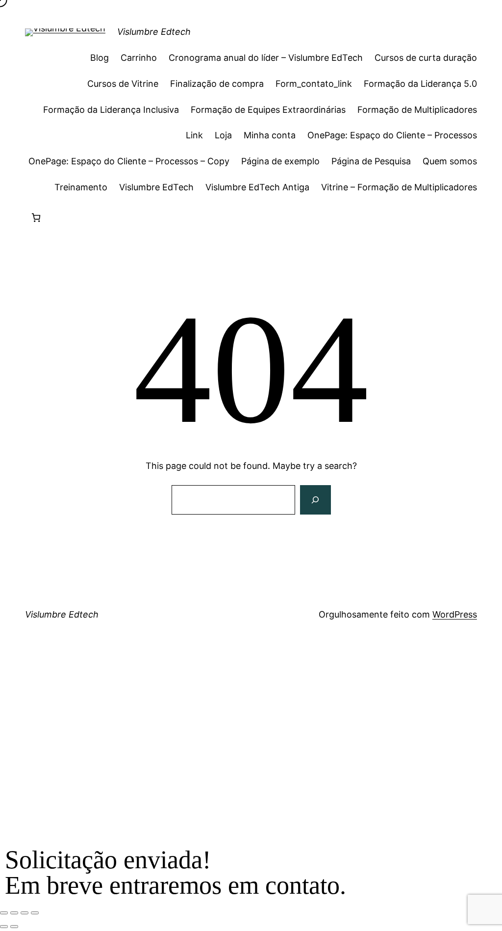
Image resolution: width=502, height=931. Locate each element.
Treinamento (80, 187)
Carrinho (139, 57)
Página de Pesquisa (371, 161)
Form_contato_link (314, 83)
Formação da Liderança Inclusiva (111, 109)
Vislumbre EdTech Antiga (257, 187)
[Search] (315, 500)
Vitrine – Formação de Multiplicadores (399, 187)
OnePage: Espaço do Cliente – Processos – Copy (128, 161)
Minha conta (270, 135)
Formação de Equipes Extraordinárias (268, 109)
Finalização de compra (217, 83)
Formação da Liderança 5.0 (420, 83)
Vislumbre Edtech (154, 31)
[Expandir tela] (14, 912)
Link (194, 135)
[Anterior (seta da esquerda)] (4, 926)
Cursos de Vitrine (122, 83)
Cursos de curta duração (426, 57)
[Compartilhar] (24, 912)
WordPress (454, 614)
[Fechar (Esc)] (35, 912)
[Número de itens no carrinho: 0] (36, 218)
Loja (223, 135)
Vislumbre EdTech (156, 187)
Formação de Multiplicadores (417, 109)
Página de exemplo (280, 161)
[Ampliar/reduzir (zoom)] (4, 912)
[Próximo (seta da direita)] (14, 926)
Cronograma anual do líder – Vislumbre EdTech (266, 57)
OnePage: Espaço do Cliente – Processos (392, 135)
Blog (99, 57)
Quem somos (450, 161)
